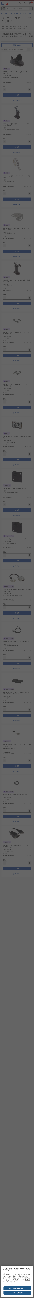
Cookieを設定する (17, 1293)
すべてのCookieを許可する (17, 1288)
